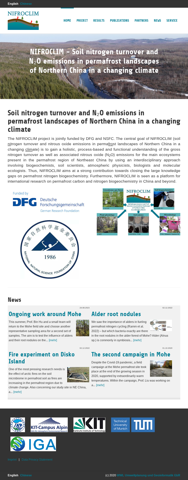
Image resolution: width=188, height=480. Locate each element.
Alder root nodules (116, 314)
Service (172, 20)
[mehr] (53, 340)
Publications (119, 20)
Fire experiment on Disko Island (42, 358)
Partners (141, 20)
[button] (9, 62)
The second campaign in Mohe (130, 354)
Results (98, 20)
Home (67, 20)
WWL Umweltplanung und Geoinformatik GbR (148, 475)
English (13, 3)
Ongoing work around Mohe (45, 314)
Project (82, 20)
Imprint (12, 459)
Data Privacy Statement (37, 459)
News (157, 20)
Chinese (26, 3)
